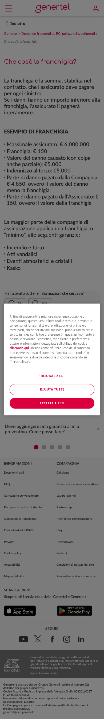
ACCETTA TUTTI (51, 403)
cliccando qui (19, 348)
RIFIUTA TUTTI (52, 389)
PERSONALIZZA (50, 376)
